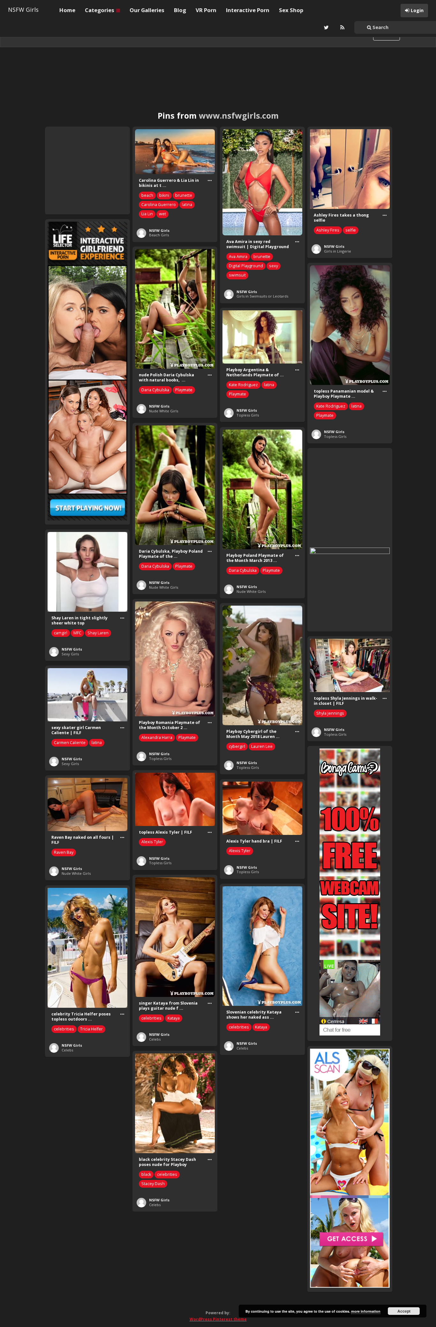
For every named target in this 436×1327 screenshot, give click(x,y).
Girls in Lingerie (337, 251)
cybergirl (237, 746)
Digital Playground (246, 266)
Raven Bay (63, 852)
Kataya (174, 1018)
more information (365, 1311)
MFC (77, 633)
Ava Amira (238, 256)
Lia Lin (147, 214)
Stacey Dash (153, 1183)
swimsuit (237, 275)
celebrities (151, 1018)
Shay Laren (98, 633)
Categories (100, 10)
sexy (273, 266)
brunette (183, 195)
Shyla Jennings (330, 713)
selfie (350, 230)
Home (67, 10)
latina (187, 204)
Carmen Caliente (70, 742)
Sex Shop (291, 10)
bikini (164, 195)
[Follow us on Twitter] (326, 27)
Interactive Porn (247, 10)
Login (417, 10)
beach (147, 195)
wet (162, 214)
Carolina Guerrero (158, 204)
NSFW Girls (23, 9)
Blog (180, 10)
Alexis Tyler (152, 841)
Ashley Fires (327, 230)
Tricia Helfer (91, 1029)
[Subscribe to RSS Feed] (342, 27)
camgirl (60, 633)
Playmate (183, 390)
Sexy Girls (70, 654)
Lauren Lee (262, 746)
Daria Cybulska (155, 390)
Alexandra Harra (156, 737)
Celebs (155, 1039)
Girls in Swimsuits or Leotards (262, 296)
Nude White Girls (163, 411)
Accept (403, 1311)
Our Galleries (147, 10)
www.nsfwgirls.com (239, 115)
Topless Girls (335, 436)
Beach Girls (159, 234)
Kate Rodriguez (330, 406)
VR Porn (206, 10)
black (146, 1174)
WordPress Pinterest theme (218, 1319)
